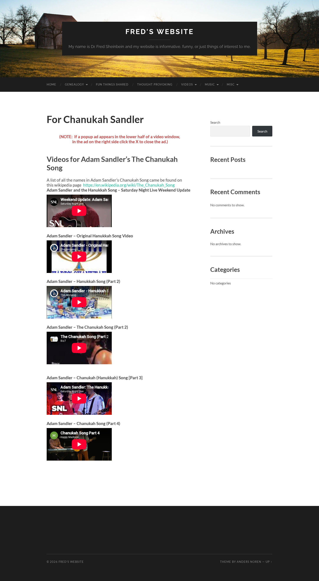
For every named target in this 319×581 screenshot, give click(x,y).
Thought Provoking (155, 84)
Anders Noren (249, 561)
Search (215, 122)
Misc (231, 84)
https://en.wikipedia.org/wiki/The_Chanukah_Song (129, 184)
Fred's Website (159, 32)
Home (51, 84)
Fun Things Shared (112, 84)
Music (210, 84)
